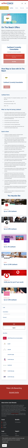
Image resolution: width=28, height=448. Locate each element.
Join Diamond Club (4, 7)
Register (14, 327)
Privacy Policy (3, 433)
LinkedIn (4, 427)
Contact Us (17, 435)
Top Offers (11, 7)
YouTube (4, 422)
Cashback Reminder (14, 413)
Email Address (5, 311)
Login (14, 323)
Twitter (4, 425)
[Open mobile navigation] (25, 3)
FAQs (16, 433)
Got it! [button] (4, 445)
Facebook (5, 423)
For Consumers (18, 422)
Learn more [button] (5, 441)
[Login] (22, 3)
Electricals (22, 7)
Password (4, 317)
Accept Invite (14, 392)
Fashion (16, 7)
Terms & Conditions (4, 435)
